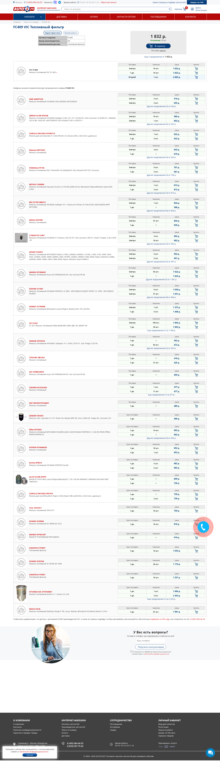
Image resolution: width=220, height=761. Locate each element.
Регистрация (201, 10)
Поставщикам (158, 16)
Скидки (113, 730)
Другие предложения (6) (161, 124)
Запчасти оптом (126, 16)
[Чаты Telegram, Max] (210, 752)
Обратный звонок (108, 2)
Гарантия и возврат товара (25, 733)
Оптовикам (115, 727)
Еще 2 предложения (158, 57)
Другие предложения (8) (161, 210)
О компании (18, 724)
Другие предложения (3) (161, 175)
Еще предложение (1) (161, 330)
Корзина (178, 9)
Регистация (163, 727)
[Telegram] (60, 3)
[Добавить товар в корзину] (196, 68)
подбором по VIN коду (159, 619)
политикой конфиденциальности (156, 654)
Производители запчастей (73, 727)
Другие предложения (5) (161, 261)
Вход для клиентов (166, 724)
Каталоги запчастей (70, 724)
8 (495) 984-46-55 (34, 2)
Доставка (62, 16)
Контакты (190, 16)
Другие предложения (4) (161, 106)
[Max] (55, 3)
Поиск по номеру (69, 730)
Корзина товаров (166, 736)
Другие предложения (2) (161, 348)
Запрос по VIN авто (166, 733)
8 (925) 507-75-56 (75, 746)
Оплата (94, 16)
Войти (198, 8)
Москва (19, 2)
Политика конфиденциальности (27, 730)
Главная (16, 22)
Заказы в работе (165, 730)
